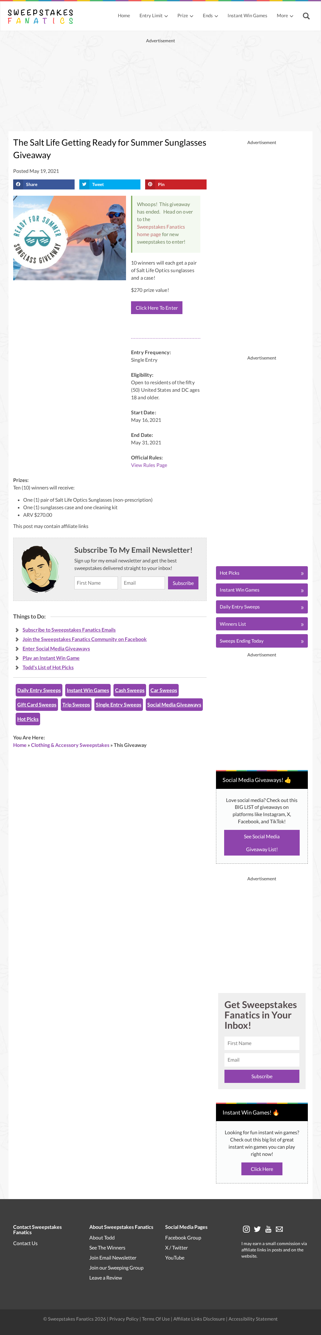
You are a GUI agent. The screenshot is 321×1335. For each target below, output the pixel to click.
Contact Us (25, 1243)
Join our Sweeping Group (116, 1267)
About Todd (102, 1237)
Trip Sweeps (76, 704)
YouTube (174, 1257)
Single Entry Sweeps (118, 704)
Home (124, 15)
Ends (208, 15)
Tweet (98, 184)
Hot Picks (28, 719)
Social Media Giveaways (174, 704)
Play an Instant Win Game (51, 658)
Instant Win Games (247, 15)
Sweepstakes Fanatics (161, 227)
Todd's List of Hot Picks (48, 667)
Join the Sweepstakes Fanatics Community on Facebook (85, 639)
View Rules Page (149, 465)
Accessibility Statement (253, 1319)
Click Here (262, 1169)
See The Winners (107, 1247)
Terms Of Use (156, 1319)
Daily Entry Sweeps (39, 690)
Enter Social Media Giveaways (56, 648)
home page (149, 234)
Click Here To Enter (157, 308)
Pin (161, 184)
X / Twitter (176, 1247)
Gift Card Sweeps (36, 704)
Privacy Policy (124, 1319)
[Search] (307, 16)
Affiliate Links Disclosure (199, 1319)
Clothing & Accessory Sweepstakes (70, 745)
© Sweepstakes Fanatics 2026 (75, 1319)
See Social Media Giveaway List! (262, 842)
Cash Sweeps (130, 690)
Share (31, 184)
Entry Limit (151, 15)
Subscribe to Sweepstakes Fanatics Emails (69, 630)
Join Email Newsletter (112, 1257)
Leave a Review (105, 1278)
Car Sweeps (163, 690)
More (282, 15)
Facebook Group (183, 1237)
